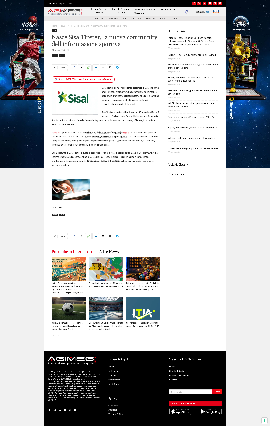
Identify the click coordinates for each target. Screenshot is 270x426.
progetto (57, 132)
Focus (62, 25)
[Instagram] (199, 3)
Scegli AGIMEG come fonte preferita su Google (85, 79)
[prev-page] (53, 335)
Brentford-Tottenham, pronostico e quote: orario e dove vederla (192, 92)
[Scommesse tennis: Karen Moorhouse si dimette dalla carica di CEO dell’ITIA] (143, 308)
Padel (140, 18)
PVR (133, 18)
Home (54, 25)
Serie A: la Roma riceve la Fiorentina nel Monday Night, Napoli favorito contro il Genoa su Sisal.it (67, 326)
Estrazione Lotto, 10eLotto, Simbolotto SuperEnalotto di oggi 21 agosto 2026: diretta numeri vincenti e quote (142, 286)
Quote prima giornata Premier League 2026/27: (191, 117)
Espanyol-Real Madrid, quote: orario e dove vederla (193, 127)
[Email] (103, 67)
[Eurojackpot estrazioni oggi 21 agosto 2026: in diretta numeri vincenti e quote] (106, 269)
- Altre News (108, 251)
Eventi (54, 55)
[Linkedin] (204, 3)
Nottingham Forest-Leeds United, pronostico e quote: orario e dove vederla (190, 79)
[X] (215, 3)
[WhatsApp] (88, 67)
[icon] (180, 414)
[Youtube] (220, 3)
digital (126, 132)
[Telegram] (210, 3)
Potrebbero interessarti (73, 251)
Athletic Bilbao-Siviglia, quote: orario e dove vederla (193, 148)
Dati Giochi (98, 18)
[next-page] (58, 335)
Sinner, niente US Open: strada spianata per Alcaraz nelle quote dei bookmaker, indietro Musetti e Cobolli (106, 326)
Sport (62, 55)
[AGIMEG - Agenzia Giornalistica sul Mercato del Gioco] (65, 12)
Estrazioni (151, 18)
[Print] (110, 67)
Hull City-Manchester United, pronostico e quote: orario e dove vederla (191, 105)
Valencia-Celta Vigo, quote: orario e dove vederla (191, 138)
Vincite (124, 18)
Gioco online (112, 18)
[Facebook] (194, 3)
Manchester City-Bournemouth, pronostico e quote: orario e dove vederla (193, 66)
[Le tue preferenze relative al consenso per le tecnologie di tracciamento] (265, 421)
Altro (174, 18)
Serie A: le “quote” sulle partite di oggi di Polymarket (193, 55)
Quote (162, 18)
